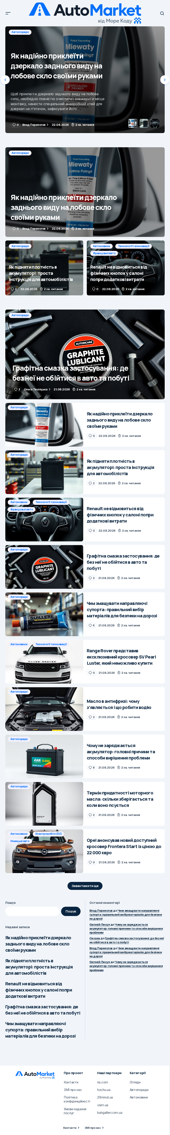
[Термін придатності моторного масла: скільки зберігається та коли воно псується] (44, 804)
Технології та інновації (133, 246)
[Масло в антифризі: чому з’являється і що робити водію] (44, 709)
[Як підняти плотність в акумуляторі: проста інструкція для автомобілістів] (85, 79)
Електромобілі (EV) (48, 834)
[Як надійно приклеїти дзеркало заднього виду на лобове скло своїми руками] (85, 192)
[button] (8, 13)
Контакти (70, 1127)
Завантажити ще (85, 885)
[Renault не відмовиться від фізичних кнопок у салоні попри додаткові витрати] (126, 268)
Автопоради (20, 32)
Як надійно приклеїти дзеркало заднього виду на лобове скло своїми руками (38, 944)
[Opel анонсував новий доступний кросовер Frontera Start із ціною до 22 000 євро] (44, 851)
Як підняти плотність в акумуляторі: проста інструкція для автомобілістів (39, 967)
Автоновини (101, 246)
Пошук (10, 903)
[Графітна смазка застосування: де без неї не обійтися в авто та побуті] (85, 354)
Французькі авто (104, 253)
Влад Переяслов (101, 910)
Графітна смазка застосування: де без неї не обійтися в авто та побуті (42, 1010)
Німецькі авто (19, 841)
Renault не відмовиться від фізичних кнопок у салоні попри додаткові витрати (38, 990)
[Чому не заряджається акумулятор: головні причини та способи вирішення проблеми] (44, 756)
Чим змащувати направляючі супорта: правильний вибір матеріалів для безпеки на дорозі (40, 1030)
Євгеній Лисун (99, 924)
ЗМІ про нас (93, 1127)
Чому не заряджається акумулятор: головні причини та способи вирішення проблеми (126, 928)
